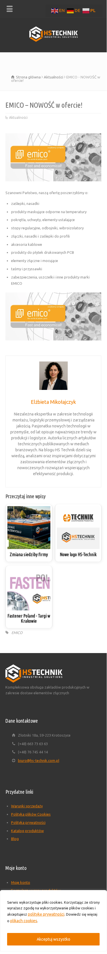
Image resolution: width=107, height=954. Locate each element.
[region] (53, 920)
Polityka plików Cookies (31, 814)
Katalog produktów (27, 831)
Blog (15, 839)
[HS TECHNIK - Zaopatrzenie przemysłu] (53, 40)
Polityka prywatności (28, 822)
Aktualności (18, 117)
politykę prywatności (46, 914)
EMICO (16, 633)
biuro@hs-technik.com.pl (38, 760)
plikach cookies (23, 920)
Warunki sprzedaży (27, 806)
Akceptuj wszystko (53, 939)
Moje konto (20, 882)
